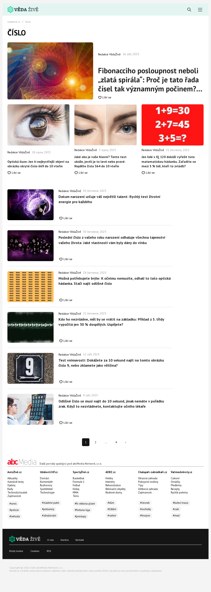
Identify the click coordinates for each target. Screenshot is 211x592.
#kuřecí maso (180, 503)
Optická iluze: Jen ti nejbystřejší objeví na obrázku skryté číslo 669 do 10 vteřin (38, 163)
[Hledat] (189, 9)
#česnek (145, 503)
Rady (10, 489)
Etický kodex (16, 550)
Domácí (44, 478)
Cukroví (175, 478)
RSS (49, 550)
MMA (76, 492)
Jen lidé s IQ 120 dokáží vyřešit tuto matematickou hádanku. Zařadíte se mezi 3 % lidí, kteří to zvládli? (169, 161)
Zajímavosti (14, 496)
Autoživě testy (15, 482)
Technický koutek (17, 492)
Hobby (109, 478)
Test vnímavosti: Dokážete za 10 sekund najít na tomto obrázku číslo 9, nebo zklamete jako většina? (111, 363)
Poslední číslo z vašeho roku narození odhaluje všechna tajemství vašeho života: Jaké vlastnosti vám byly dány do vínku (112, 240)
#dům (111, 503)
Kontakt (79, 539)
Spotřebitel (46, 489)
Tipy (140, 485)
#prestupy (80, 516)
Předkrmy (176, 485)
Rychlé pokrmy (179, 492)
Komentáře (46, 482)
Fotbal (76, 485)
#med (176, 515)
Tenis (76, 496)
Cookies (34, 550)
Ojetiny (11, 485)
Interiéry (110, 482)
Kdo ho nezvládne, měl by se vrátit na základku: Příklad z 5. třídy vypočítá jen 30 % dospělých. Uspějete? (111, 322)
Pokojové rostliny (148, 482)
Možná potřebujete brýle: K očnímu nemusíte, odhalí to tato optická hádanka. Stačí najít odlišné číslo (115, 281)
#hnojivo (145, 515)
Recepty (175, 489)
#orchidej (145, 509)
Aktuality (12, 478)
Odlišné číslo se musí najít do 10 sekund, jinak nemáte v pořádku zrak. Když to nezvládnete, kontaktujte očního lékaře (111, 404)
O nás (50, 539)
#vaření (112, 515)
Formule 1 (78, 482)
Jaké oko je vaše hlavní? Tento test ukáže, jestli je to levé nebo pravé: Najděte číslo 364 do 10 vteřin (100, 161)
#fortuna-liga (82, 510)
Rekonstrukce (113, 485)
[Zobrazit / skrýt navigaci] (200, 9)
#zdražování (49, 515)
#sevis (13, 503)
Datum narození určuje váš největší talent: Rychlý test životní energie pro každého (109, 199)
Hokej (76, 489)
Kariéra (65, 539)
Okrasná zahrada (147, 478)
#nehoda (14, 516)
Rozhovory (46, 485)
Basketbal (78, 478)
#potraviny (48, 509)
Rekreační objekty (115, 489)
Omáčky (175, 482)
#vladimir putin (50, 503)
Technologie (47, 492)
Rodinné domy (114, 492)
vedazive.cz (13, 22)
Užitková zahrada (148, 489)
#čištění (112, 509)
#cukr (176, 509)
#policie (14, 510)
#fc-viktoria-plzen (85, 503)
